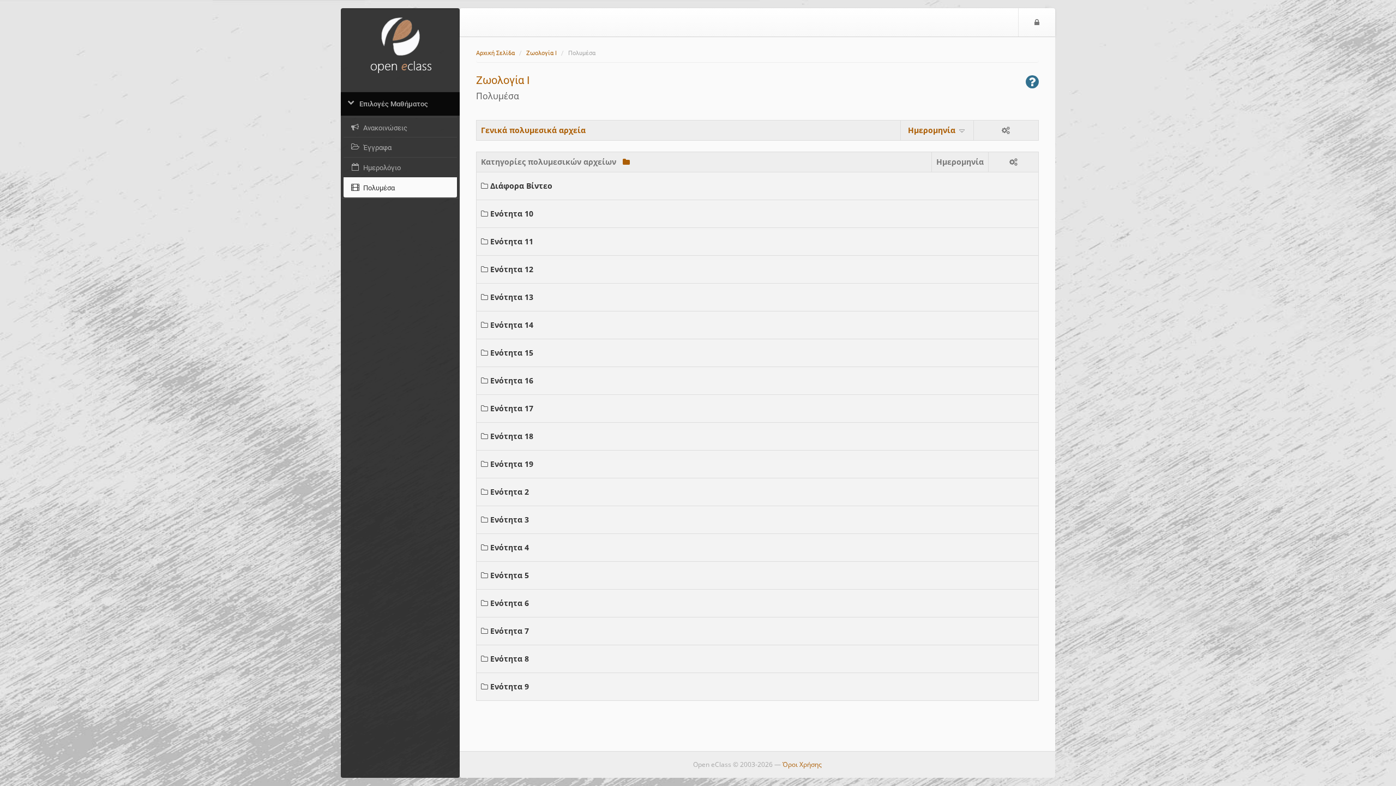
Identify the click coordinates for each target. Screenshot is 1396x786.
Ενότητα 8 (509, 658)
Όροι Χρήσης (802, 764)
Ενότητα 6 (509, 603)
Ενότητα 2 (509, 492)
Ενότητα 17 (511, 408)
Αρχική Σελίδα (495, 53)
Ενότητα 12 (511, 269)
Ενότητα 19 (511, 464)
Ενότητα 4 (509, 547)
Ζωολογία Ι (541, 53)
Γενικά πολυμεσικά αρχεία (533, 130)
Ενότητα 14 (511, 325)
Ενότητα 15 (511, 352)
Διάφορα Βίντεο (521, 186)
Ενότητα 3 (509, 519)
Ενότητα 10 (511, 213)
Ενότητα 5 (509, 575)
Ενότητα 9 (509, 686)
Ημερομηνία (933, 130)
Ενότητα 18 (511, 436)
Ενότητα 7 (509, 631)
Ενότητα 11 (511, 241)
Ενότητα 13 (511, 297)
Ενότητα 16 (511, 380)
